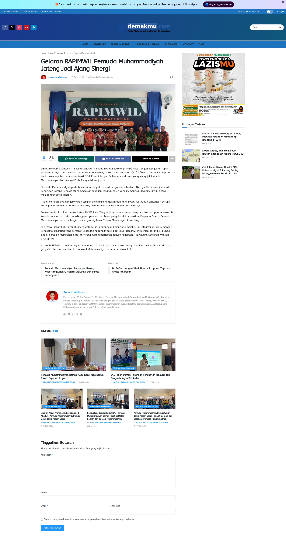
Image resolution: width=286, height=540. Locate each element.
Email (44, 505)
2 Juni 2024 (209, 177)
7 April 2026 (153, 382)
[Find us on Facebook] (5, 27)
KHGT (201, 44)
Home (43, 53)
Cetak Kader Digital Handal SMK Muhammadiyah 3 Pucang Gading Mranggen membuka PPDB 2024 (220, 170)
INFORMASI (171, 44)
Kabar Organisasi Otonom (59, 53)
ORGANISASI (99, 44)
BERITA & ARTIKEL (121, 44)
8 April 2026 (83, 382)
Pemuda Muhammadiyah (84, 53)
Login (281, 12)
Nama (45, 492)
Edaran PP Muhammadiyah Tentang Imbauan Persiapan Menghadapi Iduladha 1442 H (221, 136)
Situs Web (115, 506)
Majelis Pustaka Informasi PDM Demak (59, 382)
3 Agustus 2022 (79, 77)
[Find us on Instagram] (19, 27)
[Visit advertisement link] (213, 84)
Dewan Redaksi (30, 12)
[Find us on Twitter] (12, 27)
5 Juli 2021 (208, 144)
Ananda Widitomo (58, 77)
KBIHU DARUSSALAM (148, 44)
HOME (85, 44)
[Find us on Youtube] (26, 27)
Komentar (47, 454)
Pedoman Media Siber (13, 12)
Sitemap (58, 12)
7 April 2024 (209, 158)
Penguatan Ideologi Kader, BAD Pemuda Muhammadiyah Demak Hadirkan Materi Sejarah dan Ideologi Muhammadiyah (106, 416)
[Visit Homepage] (143, 27)
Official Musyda (46, 12)
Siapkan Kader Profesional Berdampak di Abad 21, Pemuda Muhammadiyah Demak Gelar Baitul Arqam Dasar (60, 416)
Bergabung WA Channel (220, 4)
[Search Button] (281, 27)
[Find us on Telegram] (33, 27)
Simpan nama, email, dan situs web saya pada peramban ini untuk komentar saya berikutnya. (90, 519)
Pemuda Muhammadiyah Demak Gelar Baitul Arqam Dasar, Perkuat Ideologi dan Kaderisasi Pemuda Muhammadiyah (153, 416)
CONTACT (188, 44)
